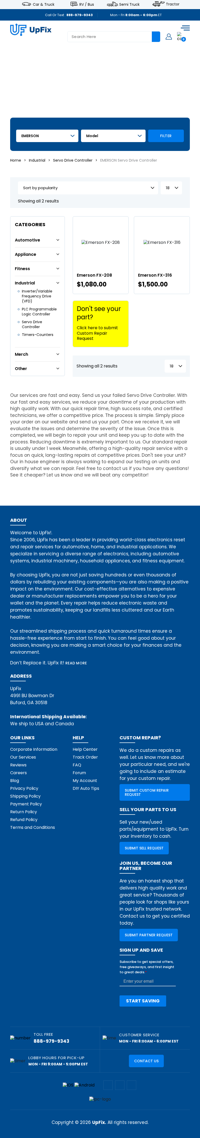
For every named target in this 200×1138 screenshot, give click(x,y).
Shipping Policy (25, 796)
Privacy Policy (24, 788)
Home (15, 160)
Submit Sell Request (144, 848)
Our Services (23, 757)
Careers (18, 773)
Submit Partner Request (149, 935)
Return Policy (23, 812)
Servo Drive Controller (72, 160)
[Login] (169, 36)
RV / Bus (86, 4)
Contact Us (146, 1061)
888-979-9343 (79, 14)
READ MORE (76, 663)
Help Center (85, 749)
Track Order (85, 757)
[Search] (156, 36)
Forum (79, 773)
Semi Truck (129, 4)
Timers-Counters (37, 334)
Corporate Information (33, 749)
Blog (14, 781)
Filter (166, 135)
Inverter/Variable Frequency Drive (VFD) (37, 296)
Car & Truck (43, 4)
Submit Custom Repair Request (147, 792)
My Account (85, 781)
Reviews (18, 765)
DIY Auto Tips (86, 788)
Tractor (172, 4)
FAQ (77, 765)
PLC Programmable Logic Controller (39, 312)
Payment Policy (26, 804)
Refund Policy (24, 820)
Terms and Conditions (32, 827)
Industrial (37, 160)
